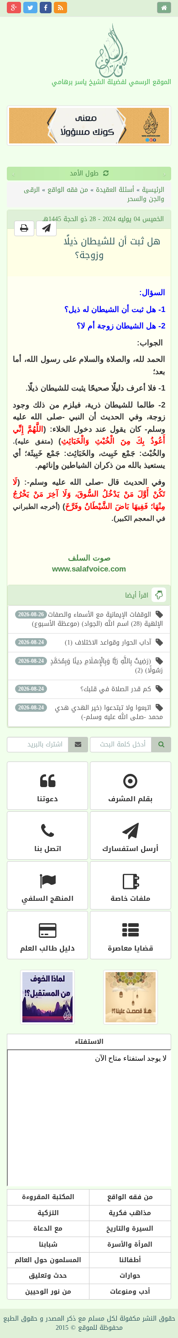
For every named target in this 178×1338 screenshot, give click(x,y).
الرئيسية (153, 190)
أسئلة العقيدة (115, 190)
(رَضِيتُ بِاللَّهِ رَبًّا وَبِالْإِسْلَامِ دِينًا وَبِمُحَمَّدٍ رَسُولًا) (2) (90, 666)
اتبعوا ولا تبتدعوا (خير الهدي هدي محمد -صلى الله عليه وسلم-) (90, 712)
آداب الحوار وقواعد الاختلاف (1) (84, 642)
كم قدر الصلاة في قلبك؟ (84, 689)
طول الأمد (24, 173)
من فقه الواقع (67, 190)
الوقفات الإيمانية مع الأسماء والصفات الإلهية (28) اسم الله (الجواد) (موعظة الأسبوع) (90, 619)
